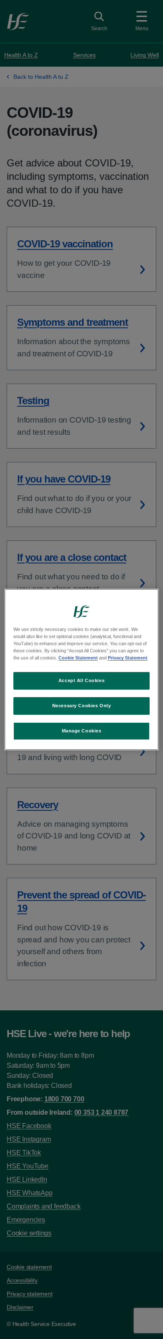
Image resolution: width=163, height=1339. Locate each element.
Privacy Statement (128, 657)
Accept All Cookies (81, 680)
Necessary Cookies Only (81, 705)
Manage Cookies (82, 730)
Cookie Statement (78, 657)
